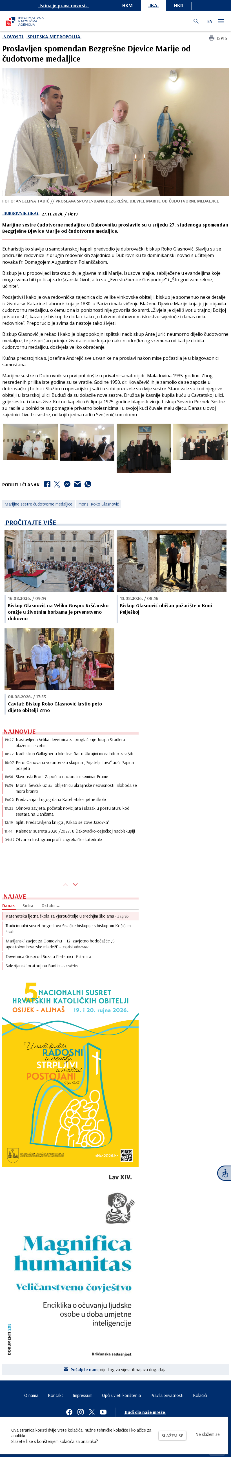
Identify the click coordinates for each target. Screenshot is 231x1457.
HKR (178, 5)
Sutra (28, 905)
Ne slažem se (208, 1434)
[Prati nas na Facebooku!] (69, 1412)
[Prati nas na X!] (91, 1412)
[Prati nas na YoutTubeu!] (103, 1412)
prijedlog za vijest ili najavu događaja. (119, 1369)
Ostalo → (50, 905)
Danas (8, 905)
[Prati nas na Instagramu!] (80, 1412)
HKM (127, 5)
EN (209, 21)
